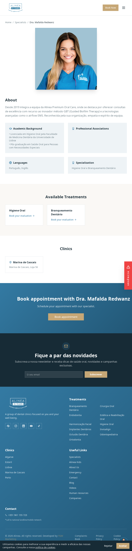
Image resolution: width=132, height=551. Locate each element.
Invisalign (105, 429)
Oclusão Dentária (78, 434)
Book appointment (66, 317)
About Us (74, 467)
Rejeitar (108, 545)
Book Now (110, 7)
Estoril (8, 462)
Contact (73, 477)
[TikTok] (39, 426)
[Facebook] (8, 426)
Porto (8, 477)
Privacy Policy (100, 537)
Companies (75, 498)
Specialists (20, 22)
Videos (72, 487)
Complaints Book (81, 537)
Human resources (78, 493)
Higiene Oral (107, 424)
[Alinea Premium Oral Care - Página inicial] (15, 8)
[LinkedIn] (23, 426)
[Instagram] (16, 426)
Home (8, 22)
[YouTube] (31, 426)
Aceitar (123, 545)
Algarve (9, 456)
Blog (71, 482)
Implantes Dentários (80, 429)
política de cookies (45, 547)
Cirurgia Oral (107, 406)
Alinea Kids (75, 462)
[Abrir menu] (123, 8)
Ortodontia (75, 439)
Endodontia (75, 415)
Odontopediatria (109, 434)
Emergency (75, 472)
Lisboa (8, 467)
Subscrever (96, 374)
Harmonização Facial (80, 424)
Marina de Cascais (15, 472)
